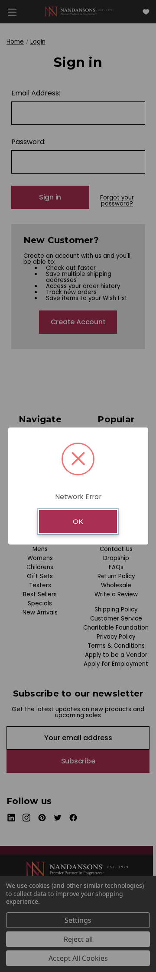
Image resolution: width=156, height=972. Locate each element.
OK (78, 522)
